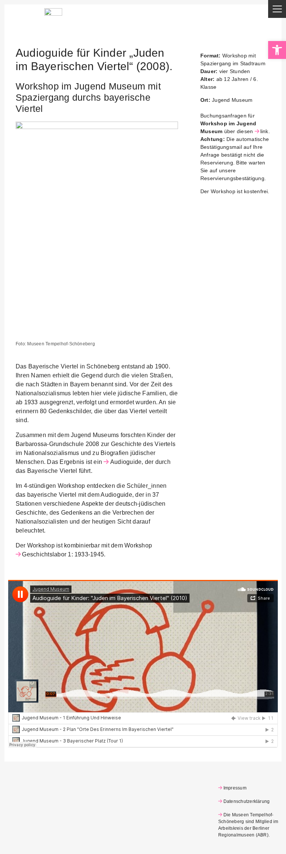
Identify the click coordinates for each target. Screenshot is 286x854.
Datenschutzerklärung (246, 801)
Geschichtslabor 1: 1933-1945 (63, 554)
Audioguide (126, 462)
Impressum (235, 788)
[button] (277, 50)
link (264, 131)
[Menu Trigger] (277, 9)
